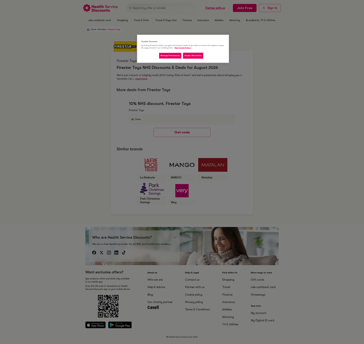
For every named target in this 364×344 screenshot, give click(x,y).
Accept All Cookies (193, 56)
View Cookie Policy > (183, 48)
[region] (183, 48)
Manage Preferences (170, 56)
